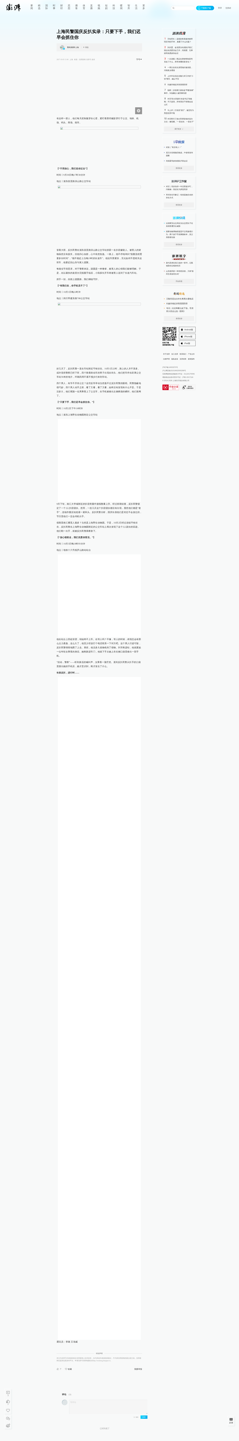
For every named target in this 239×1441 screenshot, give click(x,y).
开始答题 (179, 281)
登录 (220, 8)
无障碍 (228, 8)
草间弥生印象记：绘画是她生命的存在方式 (179, 196)
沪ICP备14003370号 (170, 367)
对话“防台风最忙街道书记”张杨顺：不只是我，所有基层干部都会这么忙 (178, 102)
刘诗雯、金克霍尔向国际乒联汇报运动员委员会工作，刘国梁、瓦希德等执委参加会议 (178, 50)
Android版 (188, 329)
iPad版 (187, 343)
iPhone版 (188, 336)
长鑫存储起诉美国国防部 (177, 85)
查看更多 (179, 168)
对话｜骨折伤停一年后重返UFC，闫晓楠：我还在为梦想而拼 (179, 187)
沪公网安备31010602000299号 (174, 371)
